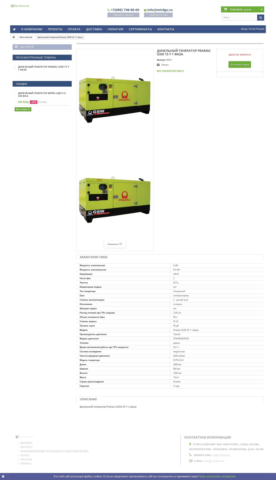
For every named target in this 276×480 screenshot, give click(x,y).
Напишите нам (158, 14)
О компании (31, 29)
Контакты (165, 29)
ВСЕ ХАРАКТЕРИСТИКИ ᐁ (170, 71)
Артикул (161, 60)
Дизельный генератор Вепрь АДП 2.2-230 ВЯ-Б (42, 94)
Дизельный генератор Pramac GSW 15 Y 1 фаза (43, 68)
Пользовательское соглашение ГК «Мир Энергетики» (54, 451)
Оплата (74, 29)
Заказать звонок (123, 14)
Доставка (94, 29)
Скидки (21, 83)
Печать (165, 65)
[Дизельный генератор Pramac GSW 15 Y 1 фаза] (115, 200)
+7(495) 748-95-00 (125, 10)
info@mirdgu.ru (160, 10)
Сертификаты (140, 29)
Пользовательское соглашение (217, 476)
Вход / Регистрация (252, 29)
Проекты (55, 29)
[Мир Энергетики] (43, 11)
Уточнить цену (240, 64)
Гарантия (115, 29)
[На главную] (14, 37)
